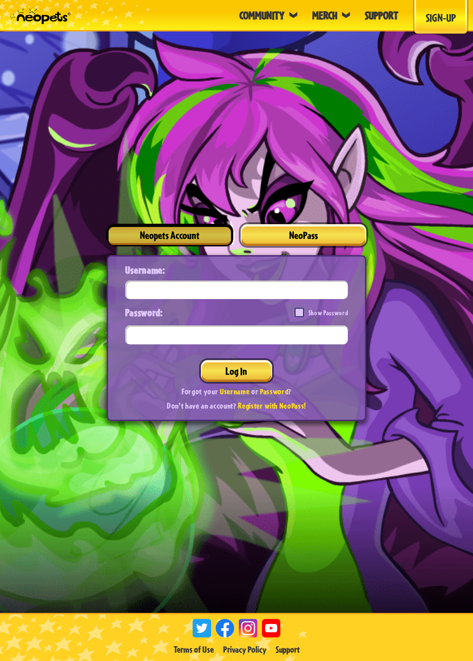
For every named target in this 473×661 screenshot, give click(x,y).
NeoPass (303, 235)
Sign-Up (441, 17)
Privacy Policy (245, 649)
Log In (236, 371)
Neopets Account (170, 235)
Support (288, 649)
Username (234, 391)
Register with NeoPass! (272, 405)
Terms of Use (194, 649)
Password (274, 391)
